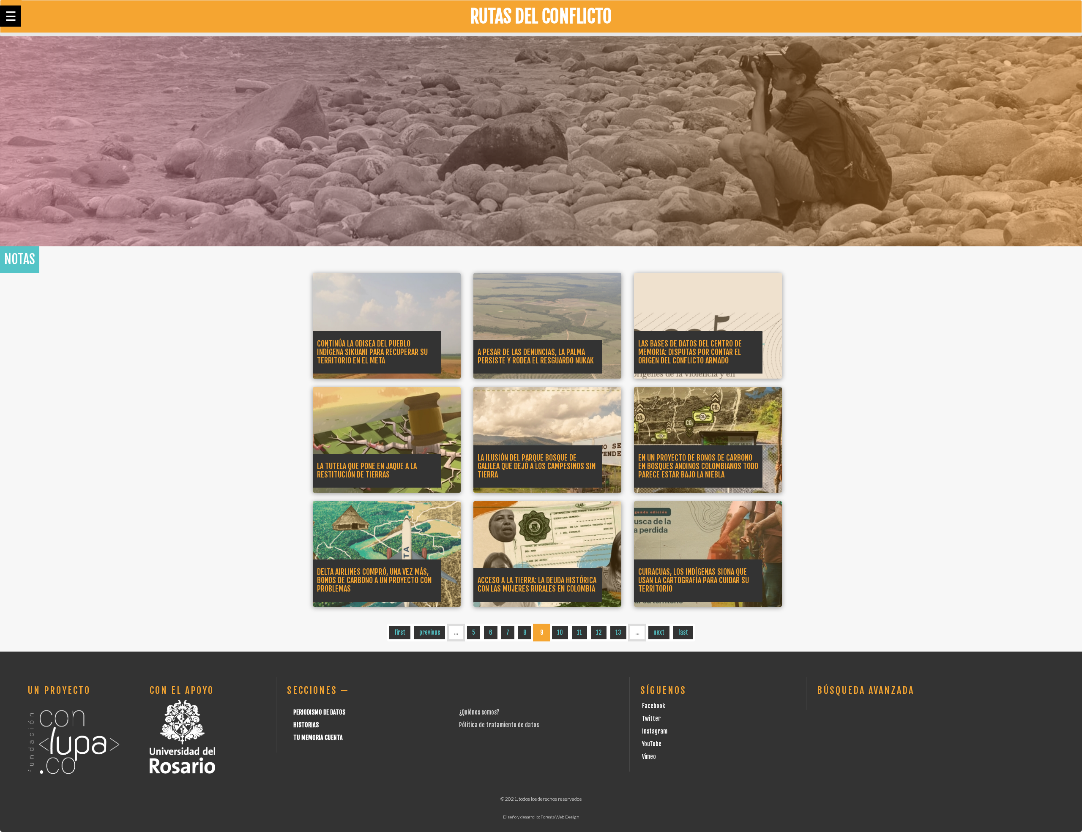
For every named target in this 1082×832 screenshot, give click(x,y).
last (683, 632)
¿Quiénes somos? (479, 712)
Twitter (651, 718)
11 (579, 632)
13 (618, 632)
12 (598, 632)
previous (429, 632)
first (399, 632)
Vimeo (649, 756)
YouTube (651, 743)
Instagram (654, 731)
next (658, 632)
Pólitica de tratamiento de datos (499, 724)
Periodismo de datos (319, 712)
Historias (306, 724)
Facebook (653, 705)
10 (560, 632)
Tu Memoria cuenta (318, 737)
